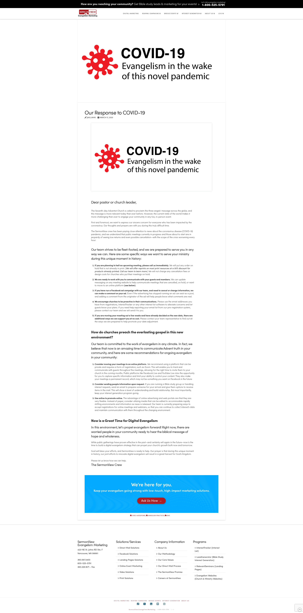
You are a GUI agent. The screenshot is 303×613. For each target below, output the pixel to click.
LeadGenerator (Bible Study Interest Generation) (209, 558)
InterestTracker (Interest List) (207, 549)
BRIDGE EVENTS (155, 601)
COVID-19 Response (138, 515)
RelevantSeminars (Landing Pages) (209, 568)
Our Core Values (166, 559)
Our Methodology (166, 553)
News (168, 515)
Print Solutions (126, 578)
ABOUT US (185, 601)
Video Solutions (127, 571)
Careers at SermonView (169, 578)
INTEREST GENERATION (171, 601)
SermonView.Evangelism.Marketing (142, 609)
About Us (162, 547)
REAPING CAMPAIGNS (139, 601)
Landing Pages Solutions (131, 559)
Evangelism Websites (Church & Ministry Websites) (208, 577)
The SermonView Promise (170, 571)
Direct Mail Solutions (129, 547)
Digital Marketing (121, 601)
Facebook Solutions (129, 553)
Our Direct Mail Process (169, 565)
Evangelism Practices (155, 515)
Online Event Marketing (131, 565)
